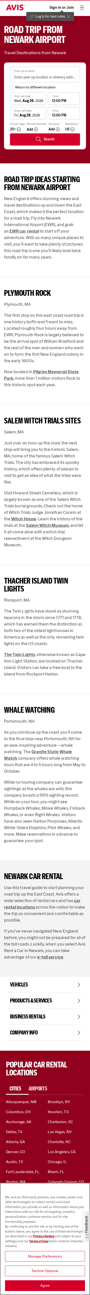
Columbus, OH (18, 1111)
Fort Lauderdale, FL (23, 1171)
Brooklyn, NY (59, 1101)
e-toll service (50, 957)
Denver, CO (15, 1151)
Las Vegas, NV (60, 1131)
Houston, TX (58, 1111)
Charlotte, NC (59, 1141)
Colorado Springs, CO (66, 1181)
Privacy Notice (44, 1236)
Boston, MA (16, 1181)
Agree (45, 1286)
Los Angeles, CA (62, 1151)
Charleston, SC (60, 1121)
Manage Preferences (45, 1256)
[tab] (17, 1089)
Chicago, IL (57, 1161)
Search (49, 139)
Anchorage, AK (19, 1121)
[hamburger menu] (82, 7)
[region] (45, 1239)
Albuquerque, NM (21, 1101)
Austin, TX (14, 1161)
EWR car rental (24, 231)
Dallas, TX (14, 1131)
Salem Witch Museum (47, 525)
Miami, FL (56, 1171)
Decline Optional (45, 1271)
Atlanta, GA (15, 1141)
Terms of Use (38, 1241)
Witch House (23, 519)
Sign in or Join (62, 7)
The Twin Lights (19, 654)
